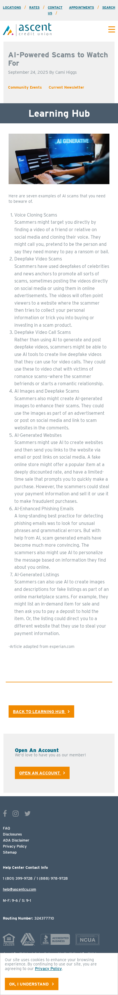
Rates (34, 7)
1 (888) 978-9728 (52, 878)
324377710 (28, 918)
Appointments (81, 7)
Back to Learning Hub (39, 711)
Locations (12, 7)
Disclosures (12, 834)
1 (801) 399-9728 (18, 878)
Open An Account (40, 772)
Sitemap (10, 852)
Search (108, 7)
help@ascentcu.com (19, 889)
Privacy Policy (15, 846)
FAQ (6, 828)
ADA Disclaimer (16, 840)
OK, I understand (29, 984)
